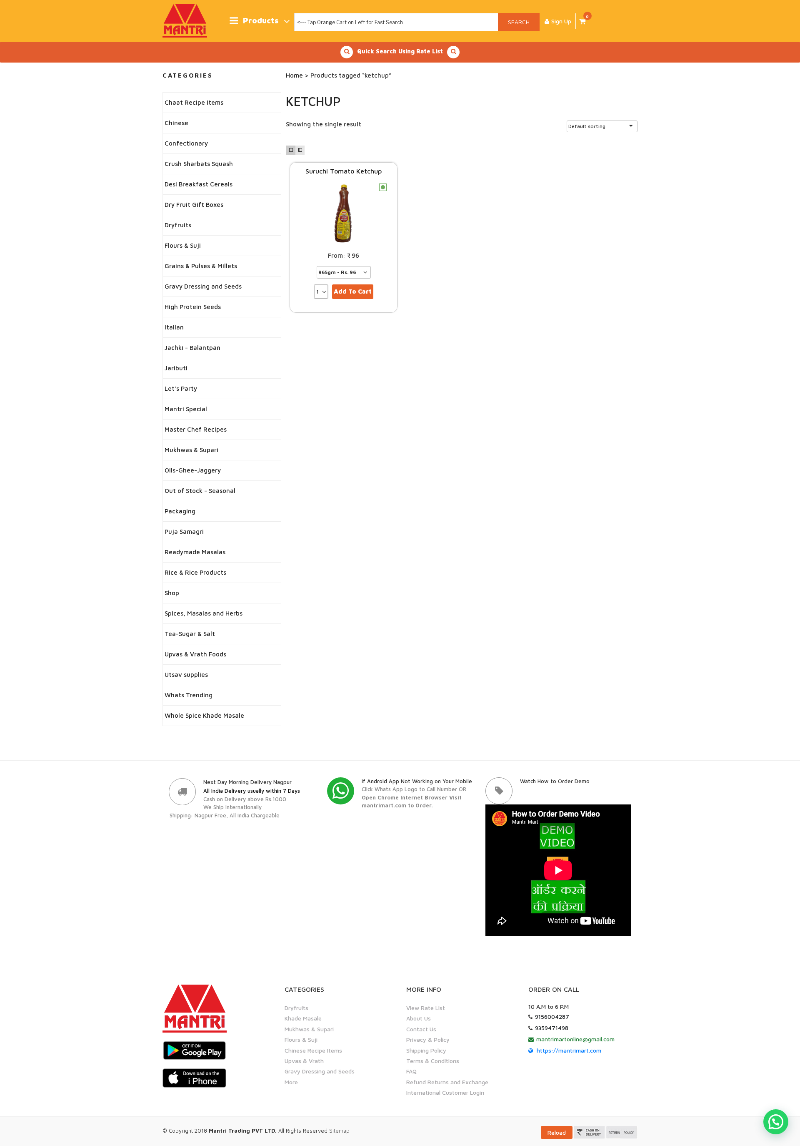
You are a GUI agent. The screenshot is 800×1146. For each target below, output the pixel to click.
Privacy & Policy (428, 1039)
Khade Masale (303, 1018)
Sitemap (339, 1130)
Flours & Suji (183, 245)
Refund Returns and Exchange (447, 1082)
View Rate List (425, 1007)
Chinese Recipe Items (313, 1050)
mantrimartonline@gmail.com (575, 1039)
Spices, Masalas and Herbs (203, 613)
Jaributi (176, 368)
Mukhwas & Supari (191, 449)
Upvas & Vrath (304, 1060)
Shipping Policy (426, 1050)
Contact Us (421, 1029)
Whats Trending (188, 695)
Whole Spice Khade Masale (204, 715)
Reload (557, 1132)
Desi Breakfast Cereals (198, 184)
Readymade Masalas (195, 551)
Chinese (176, 122)
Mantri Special (186, 408)
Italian (174, 327)
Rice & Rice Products (195, 572)
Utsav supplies (186, 674)
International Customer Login (445, 1092)
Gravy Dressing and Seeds (203, 286)
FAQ (411, 1071)
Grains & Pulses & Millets (201, 265)
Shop (172, 592)
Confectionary (186, 143)
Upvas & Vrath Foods (195, 654)
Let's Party (181, 388)
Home (294, 75)
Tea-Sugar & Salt (190, 633)
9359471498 (551, 1027)
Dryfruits (178, 225)
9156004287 (552, 1016)
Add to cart (353, 291)
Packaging (180, 511)
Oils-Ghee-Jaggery (193, 470)
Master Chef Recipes (196, 429)
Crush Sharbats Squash (199, 163)
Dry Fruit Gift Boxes (194, 204)
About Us (418, 1018)
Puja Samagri (184, 531)
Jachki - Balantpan (192, 347)
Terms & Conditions (432, 1060)
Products (260, 20)
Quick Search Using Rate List (400, 51)
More (291, 1082)
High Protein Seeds (193, 306)
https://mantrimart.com (569, 1050)
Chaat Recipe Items (194, 102)
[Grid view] (290, 150)
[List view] (300, 150)
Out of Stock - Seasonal (200, 490)
